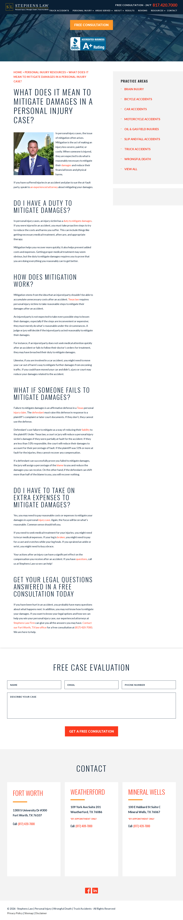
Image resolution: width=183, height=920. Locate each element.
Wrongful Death (137, 159)
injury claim (20, 412)
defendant (38, 412)
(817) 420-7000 (83, 627)
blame (60, 465)
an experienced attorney (44, 187)
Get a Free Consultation (91, 731)
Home (18, 72)
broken (61, 537)
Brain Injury (134, 89)
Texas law (73, 299)
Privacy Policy (15, 913)
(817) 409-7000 (84, 826)
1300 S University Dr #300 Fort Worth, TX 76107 (30, 813)
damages (66, 165)
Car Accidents (135, 109)
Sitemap (28, 913)
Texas (80, 407)
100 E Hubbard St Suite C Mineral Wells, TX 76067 (144, 809)
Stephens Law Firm (24, 622)
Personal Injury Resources (45, 72)
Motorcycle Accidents (142, 119)
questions (81, 559)
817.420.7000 (165, 5)
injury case (44, 519)
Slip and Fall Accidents (142, 139)
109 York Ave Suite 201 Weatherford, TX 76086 (86, 809)
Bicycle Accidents (138, 99)
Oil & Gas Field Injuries (141, 129)
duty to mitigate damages (77, 220)
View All (130, 169)
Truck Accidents (137, 149)
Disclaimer (41, 913)
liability (86, 429)
